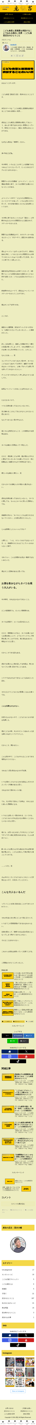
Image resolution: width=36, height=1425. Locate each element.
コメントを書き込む (18, 1204)
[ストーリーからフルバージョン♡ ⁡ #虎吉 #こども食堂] (29, 1382)
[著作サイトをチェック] (11, 55)
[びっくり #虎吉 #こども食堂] (9, 1372)
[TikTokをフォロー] (22, 55)
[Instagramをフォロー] (17, 55)
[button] (23, 1041)
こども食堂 (30, 1021)
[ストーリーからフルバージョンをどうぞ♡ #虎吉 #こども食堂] (9, 1382)
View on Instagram (18, 1391)
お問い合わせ (9, 1408)
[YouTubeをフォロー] (20, 55)
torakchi (13, 45)
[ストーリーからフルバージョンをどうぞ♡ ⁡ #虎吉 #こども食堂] (19, 1382)
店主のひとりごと (19, 1021)
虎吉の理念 (26, 1414)
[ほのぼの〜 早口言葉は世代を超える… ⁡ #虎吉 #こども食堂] (29, 1362)
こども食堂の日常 (9, 1414)
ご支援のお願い (26, 1408)
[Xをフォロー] (14, 55)
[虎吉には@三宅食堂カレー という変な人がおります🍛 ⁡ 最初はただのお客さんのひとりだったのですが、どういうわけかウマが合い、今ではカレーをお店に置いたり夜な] (9, 1362)
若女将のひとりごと (27, 1411)
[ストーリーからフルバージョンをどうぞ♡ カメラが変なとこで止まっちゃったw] (19, 1372)
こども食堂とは (8, 1021)
